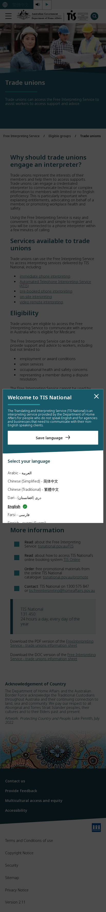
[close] (96, 396)
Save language (49, 437)
